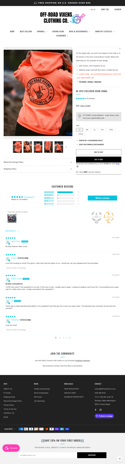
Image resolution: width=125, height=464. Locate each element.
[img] (11, 238)
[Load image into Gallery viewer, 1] (17, 147)
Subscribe (92, 455)
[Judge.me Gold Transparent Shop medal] (109, 217)
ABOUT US (8, 389)
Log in (92, 10)
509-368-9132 (100, 393)
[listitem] (62, 3)
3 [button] (63, 338)
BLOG (6, 417)
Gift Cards (38, 397)
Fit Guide (7, 393)
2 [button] (59, 338)
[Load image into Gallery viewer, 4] (48, 147)
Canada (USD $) (8, 429)
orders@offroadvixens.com (105, 389)
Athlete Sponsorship (42, 389)
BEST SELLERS (26, 31)
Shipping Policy (9, 397)
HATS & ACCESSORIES (78, 31)
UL (95, 130)
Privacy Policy (9, 405)
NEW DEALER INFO (71, 389)
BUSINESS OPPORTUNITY (74, 397)
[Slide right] (66, 147)
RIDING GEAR (58, 31)
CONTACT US (9, 413)
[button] (81, 98)
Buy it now (99, 160)
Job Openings (39, 401)
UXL (102, 130)
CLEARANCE (61, 36)
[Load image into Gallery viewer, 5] (58, 147)
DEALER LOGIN (70, 393)
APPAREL (41, 31)
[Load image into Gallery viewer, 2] (27, 147)
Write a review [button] (102, 198)
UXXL (111, 130)
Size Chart (85, 106)
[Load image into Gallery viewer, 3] (38, 147)
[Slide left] (10, 147)
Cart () (105, 9)
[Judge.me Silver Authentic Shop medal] (96, 217)
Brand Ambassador (41, 393)
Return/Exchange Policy (13, 401)
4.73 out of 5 (29, 197)
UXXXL (80, 134)
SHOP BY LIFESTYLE (103, 31)
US (79, 130)
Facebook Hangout (82, 361)
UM (87, 130)
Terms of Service (10, 409)
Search (118, 9)
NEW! (12, 31)
